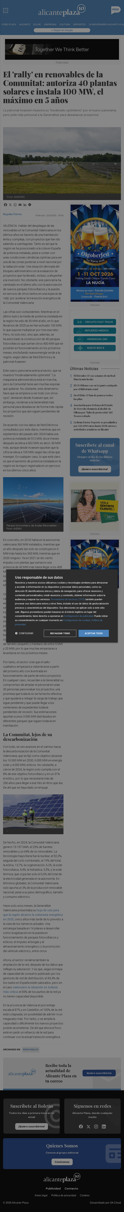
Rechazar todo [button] (60, 633)
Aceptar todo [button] (94, 633)
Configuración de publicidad (78, 616)
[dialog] (62, 606)
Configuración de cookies (76, 620)
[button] (24, 633)
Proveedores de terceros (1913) (68, 599)
